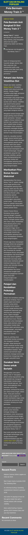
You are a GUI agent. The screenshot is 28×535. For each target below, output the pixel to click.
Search (4, 462)
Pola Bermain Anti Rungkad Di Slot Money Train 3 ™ (13, 25)
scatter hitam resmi (10, 441)
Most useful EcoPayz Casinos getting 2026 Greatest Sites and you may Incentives (14, 510)
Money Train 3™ (8, 87)
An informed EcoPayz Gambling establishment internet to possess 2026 (14, 490)
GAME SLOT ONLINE (9, 18)
